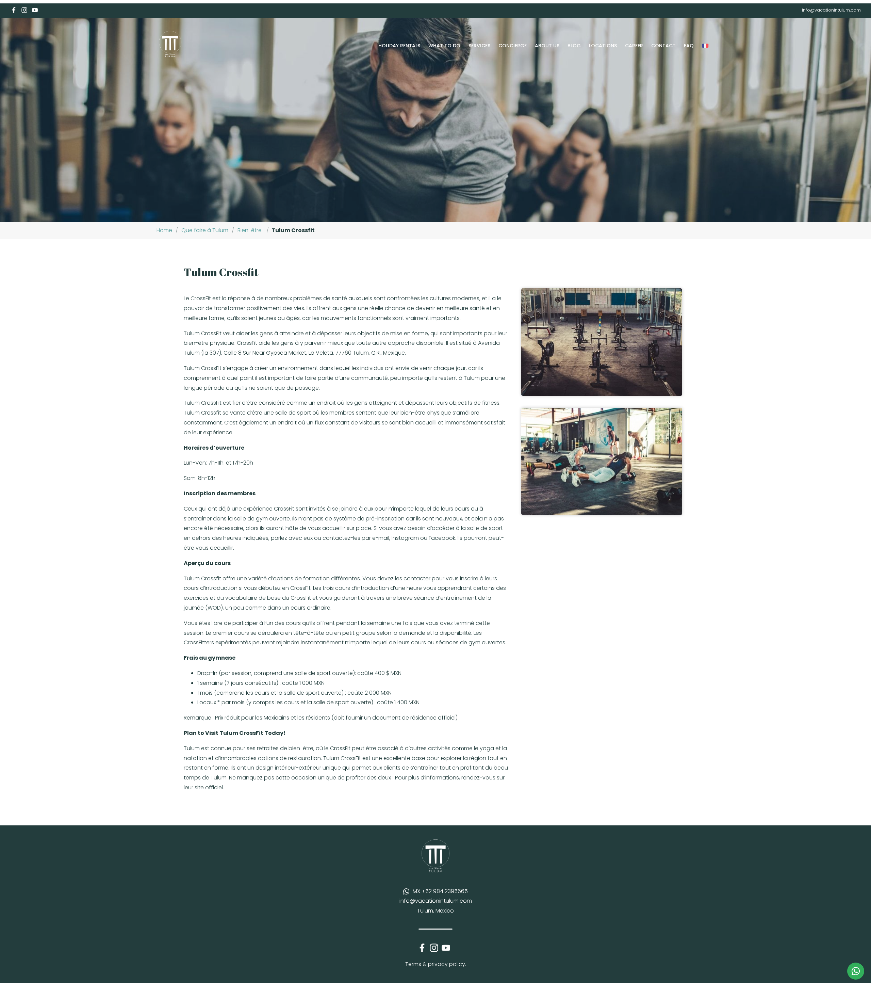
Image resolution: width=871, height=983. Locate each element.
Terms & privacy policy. (435, 964)
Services (479, 45)
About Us (547, 45)
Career (634, 45)
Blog (574, 45)
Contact (663, 45)
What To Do (444, 45)
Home (164, 230)
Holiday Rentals (399, 45)
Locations (603, 45)
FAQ (689, 45)
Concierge (512, 45)
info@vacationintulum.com (831, 10)
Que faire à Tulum (204, 230)
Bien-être (249, 230)
